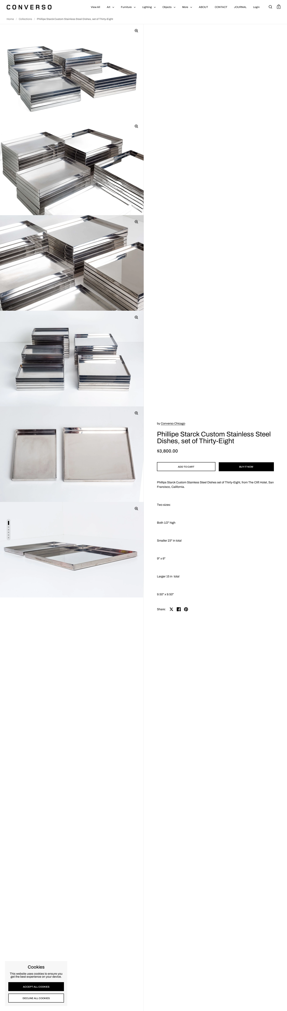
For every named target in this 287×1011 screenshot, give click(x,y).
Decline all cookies (36, 998)
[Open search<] (270, 6)
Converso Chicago (173, 423)
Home (10, 19)
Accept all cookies (36, 986)
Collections (25, 19)
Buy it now (246, 466)
